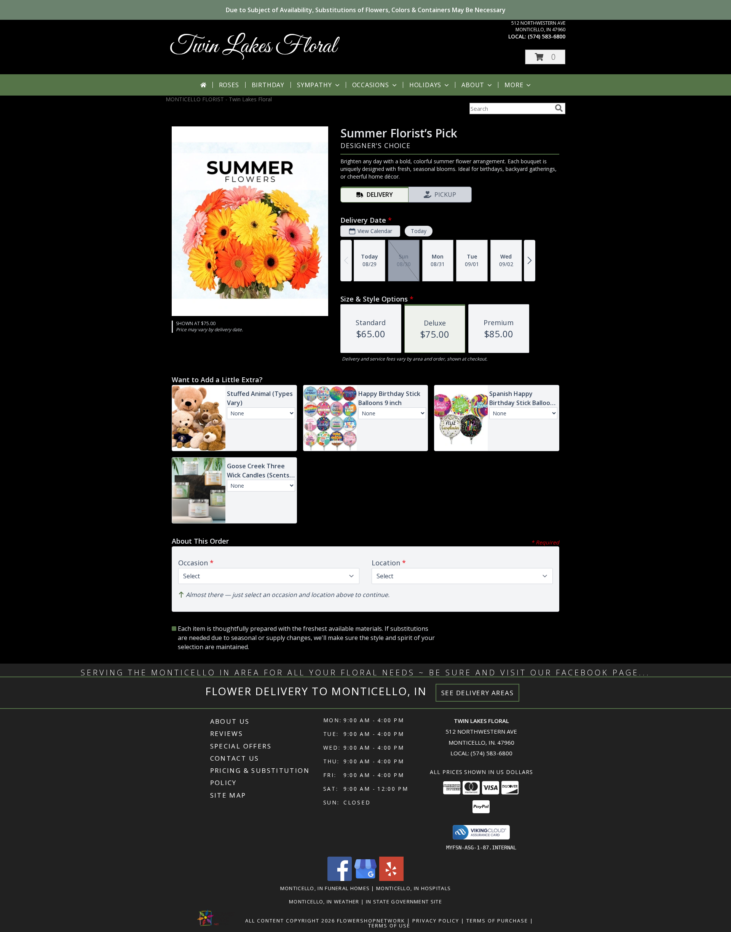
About (472, 85)
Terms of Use (389, 925)
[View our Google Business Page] (365, 879)
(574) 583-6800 (546, 36)
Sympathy (314, 85)
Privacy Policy (435, 920)
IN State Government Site (404, 901)
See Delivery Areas (477, 692)
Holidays (425, 85)
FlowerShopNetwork (371, 920)
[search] (559, 108)
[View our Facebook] (339, 879)
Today (418, 231)
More (513, 85)
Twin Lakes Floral (253, 46)
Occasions (370, 85)
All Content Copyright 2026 (290, 920)
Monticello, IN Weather (324, 901)
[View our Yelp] (391, 879)
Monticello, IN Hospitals (413, 888)
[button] (545, 56)
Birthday (268, 85)
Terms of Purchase (497, 920)
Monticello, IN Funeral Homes (325, 888)
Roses (229, 85)
